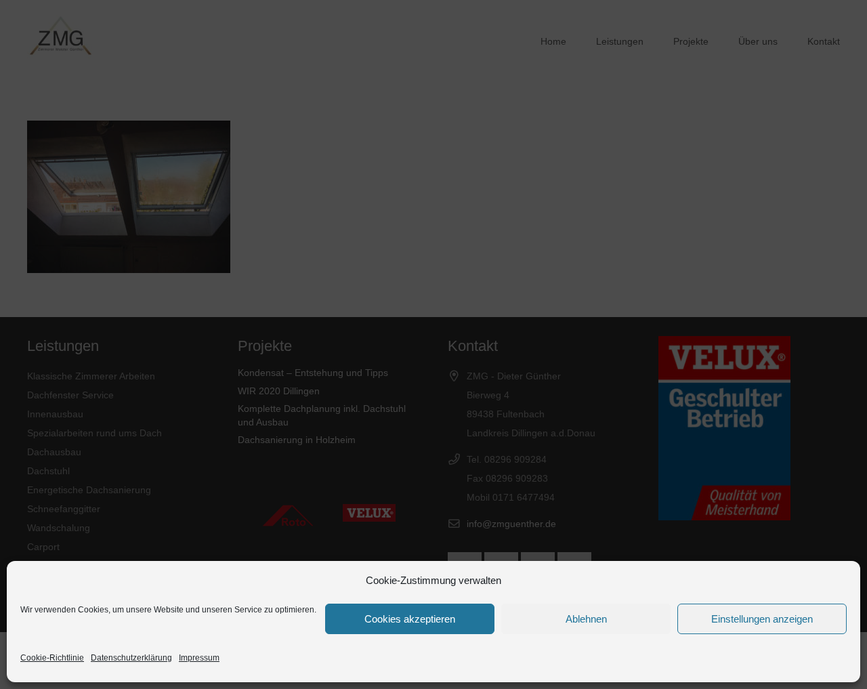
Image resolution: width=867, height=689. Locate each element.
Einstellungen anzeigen (762, 619)
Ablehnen (586, 619)
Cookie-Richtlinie (52, 658)
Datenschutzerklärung (131, 658)
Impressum (199, 658)
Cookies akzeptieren (409, 619)
